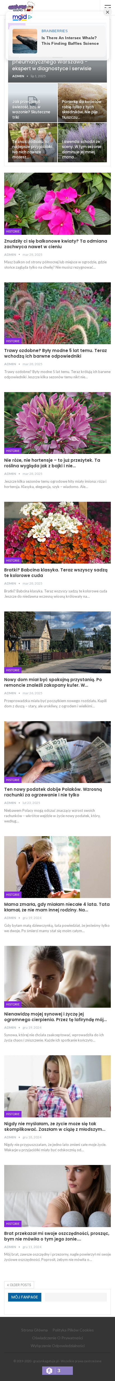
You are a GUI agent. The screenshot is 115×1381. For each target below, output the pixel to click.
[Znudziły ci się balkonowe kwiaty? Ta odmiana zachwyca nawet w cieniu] (57, 204)
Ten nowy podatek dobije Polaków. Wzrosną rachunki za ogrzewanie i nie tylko (53, 792)
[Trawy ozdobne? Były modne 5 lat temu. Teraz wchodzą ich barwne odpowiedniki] (57, 313)
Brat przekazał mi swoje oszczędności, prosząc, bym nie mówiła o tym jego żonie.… (56, 1236)
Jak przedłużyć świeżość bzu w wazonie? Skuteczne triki (31, 109)
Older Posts (20, 1284)
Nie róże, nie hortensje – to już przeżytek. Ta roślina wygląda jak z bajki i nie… (52, 463)
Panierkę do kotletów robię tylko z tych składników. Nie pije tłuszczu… (82, 109)
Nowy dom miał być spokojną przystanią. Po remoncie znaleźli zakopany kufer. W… (53, 682)
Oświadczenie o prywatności (57, 1337)
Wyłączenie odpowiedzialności (58, 1345)
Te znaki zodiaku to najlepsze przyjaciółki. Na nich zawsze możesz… (32, 149)
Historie (13, 231)
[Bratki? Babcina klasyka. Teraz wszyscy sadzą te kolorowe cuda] (57, 533)
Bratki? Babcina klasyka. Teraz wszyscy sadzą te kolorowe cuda (55, 572)
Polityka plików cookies (73, 1330)
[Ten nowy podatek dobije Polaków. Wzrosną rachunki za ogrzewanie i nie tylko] (57, 752)
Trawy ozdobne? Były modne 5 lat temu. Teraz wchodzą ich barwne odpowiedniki (55, 353)
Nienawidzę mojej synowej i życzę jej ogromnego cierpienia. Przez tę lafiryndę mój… (55, 1017)
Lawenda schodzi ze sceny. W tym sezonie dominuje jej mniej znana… (81, 149)
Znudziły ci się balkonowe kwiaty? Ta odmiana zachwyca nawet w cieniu (55, 244)
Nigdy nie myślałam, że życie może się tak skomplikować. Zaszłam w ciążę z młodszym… (54, 1126)
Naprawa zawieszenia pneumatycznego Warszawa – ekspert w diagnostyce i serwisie (52, 62)
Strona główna (34, 1330)
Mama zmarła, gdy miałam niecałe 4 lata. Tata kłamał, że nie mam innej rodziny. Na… (57, 907)
